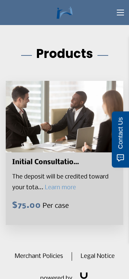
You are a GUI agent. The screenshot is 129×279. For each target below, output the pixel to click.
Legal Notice (98, 256)
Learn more (60, 187)
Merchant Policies (39, 256)
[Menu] (120, 12)
